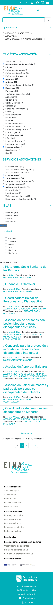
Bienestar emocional (13, 502)
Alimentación (10, 494)
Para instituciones (12, 558)
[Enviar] (48, 19)
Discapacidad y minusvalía (17, 277)
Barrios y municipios (13, 515)
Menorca (14, 417)
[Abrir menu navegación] (44, 10)
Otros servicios (12, 337)
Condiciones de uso (26, 586)
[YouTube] (47, 2)
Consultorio (39, 308)
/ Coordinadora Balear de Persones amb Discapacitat (22, 299)
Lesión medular (12, 339)
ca (26, 2)
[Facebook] (37, 2)
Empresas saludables (14, 527)
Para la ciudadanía (12, 486)
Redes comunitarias (13, 531)
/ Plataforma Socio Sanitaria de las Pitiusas (24, 268)
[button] (26, 27)
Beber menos (10, 498)
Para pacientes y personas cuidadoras (22, 542)
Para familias (10, 537)
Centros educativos (13, 519)
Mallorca (14, 289)
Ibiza (11, 275)
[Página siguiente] (35, 445)
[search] (38, 10)
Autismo (40, 378)
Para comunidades (13, 511)
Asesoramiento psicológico (18, 374)
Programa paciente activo (16, 550)
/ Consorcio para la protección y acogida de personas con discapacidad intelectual (25, 349)
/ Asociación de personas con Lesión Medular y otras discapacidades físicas (24, 323)
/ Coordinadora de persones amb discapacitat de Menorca (26, 410)
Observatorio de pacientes (16, 546)
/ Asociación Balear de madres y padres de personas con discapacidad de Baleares (26, 388)
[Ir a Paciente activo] (13, 10)
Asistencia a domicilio (15, 334)
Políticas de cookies (26, 590)
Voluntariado (11, 402)
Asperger (29, 378)
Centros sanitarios (12, 523)
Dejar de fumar (11, 506)
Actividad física (11, 490)
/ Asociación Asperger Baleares (25, 366)
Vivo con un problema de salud (18, 553)
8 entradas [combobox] (27, 433)
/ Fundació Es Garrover (19, 284)
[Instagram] (42, 2)
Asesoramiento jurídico (16, 308)
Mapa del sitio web (26, 594)
